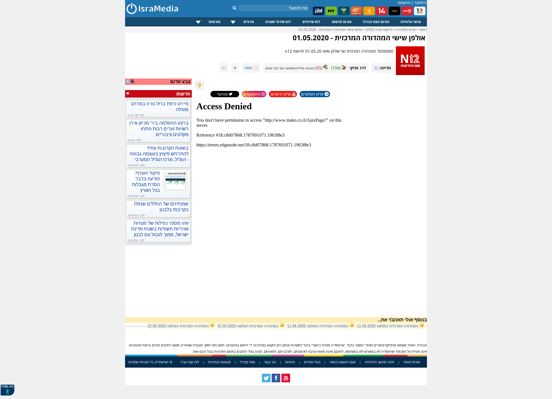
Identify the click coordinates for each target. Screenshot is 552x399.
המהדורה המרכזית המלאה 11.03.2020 (387, 326)
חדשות (183, 94)
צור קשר (270, 362)
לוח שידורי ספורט (278, 21)
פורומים (214, 21)
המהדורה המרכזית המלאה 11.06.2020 (317, 326)
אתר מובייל (247, 362)
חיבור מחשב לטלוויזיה (379, 362)
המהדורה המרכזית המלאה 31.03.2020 (248, 326)
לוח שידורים (311, 21)
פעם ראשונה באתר (342, 362)
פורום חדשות (341, 21)
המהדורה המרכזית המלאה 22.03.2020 (178, 326)
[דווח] (224, 67)
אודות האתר (411, 362)
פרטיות (290, 362)
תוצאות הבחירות (219, 362)
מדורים (249, 21)
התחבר (420, 2)
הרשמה (404, 2)
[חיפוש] (234, 7)
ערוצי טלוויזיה (410, 21)
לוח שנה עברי (189, 362)
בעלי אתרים (312, 362)
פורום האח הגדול (376, 21)
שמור (248, 67)
